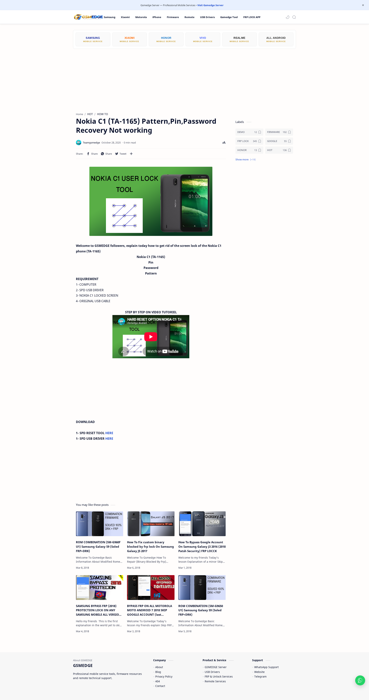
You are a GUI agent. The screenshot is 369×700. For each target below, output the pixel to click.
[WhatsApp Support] (360, 680)
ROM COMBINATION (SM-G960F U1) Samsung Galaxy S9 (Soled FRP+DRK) (98, 546)
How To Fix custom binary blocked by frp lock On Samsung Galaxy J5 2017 (150, 546)
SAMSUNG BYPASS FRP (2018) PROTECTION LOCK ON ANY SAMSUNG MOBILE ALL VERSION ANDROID (98, 610)
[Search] (294, 17)
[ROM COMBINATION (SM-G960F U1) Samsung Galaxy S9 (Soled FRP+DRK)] (99, 523)
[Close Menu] (363, 5)
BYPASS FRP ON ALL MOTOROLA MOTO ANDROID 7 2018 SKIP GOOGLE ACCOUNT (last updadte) (149, 610)
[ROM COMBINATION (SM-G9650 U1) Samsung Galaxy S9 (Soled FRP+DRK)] (202, 587)
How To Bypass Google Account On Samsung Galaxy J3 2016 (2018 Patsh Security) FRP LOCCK (202, 546)
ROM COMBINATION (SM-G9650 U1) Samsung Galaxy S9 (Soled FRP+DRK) (200, 610)
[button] (287, 17)
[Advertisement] (184, 78)
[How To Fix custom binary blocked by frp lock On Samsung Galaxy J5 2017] (150, 523)
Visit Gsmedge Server (210, 5)
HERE (109, 433)
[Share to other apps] (131, 153)
